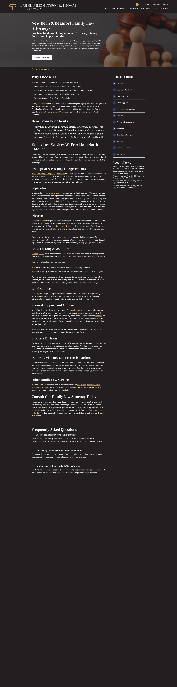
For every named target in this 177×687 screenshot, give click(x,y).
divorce (42, 220)
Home (107, 8)
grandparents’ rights (40, 387)
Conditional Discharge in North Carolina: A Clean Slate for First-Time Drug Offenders (128, 167)
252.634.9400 (145, 4)
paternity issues (93, 384)
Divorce (120, 83)
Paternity (120, 116)
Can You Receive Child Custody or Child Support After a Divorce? (127, 182)
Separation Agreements (126, 109)
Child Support (122, 103)
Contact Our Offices (42, 57)
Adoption (120, 128)
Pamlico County (58, 112)
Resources (145, 8)
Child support (37, 293)
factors (98, 315)
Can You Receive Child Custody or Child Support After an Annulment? (127, 186)
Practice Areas (118, 8)
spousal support (75, 310)
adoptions (81, 384)
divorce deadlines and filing (67, 226)
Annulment (121, 154)
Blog (155, 8)
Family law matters (40, 103)
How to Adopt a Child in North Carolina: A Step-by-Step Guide (128, 172)
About (133, 8)
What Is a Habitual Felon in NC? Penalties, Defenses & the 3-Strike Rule (128, 177)
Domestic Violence (124, 148)
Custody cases (38, 253)
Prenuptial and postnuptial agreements (48, 173)
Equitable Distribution (125, 90)
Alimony (120, 141)
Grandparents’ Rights (125, 135)
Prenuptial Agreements (125, 122)
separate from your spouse (54, 193)
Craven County (45, 112)
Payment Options (160, 4)
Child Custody (122, 96)
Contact (164, 8)
